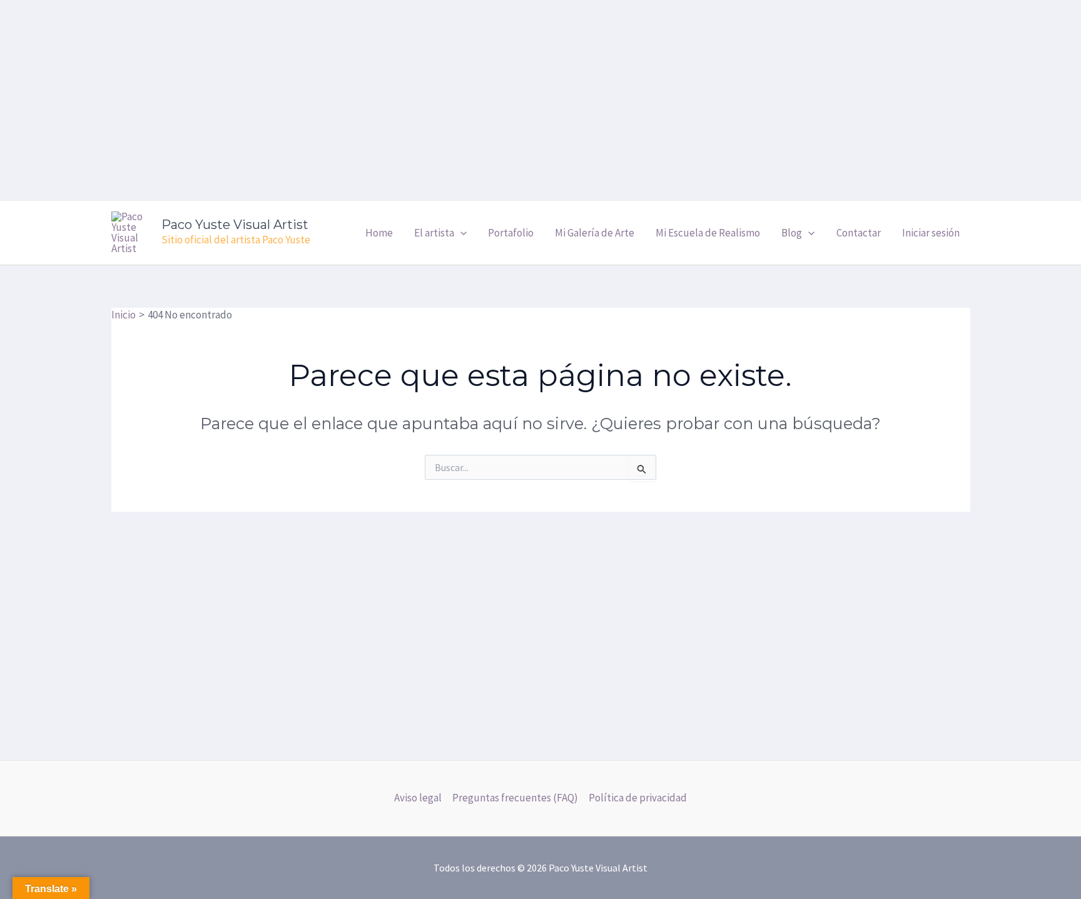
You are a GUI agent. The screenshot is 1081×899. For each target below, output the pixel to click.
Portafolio (511, 233)
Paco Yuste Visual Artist (234, 224)
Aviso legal (418, 798)
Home (379, 233)
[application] (460, 232)
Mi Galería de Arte (594, 233)
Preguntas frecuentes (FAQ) (515, 798)
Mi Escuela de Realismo (708, 233)
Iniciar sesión (931, 233)
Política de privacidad (638, 798)
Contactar (858, 233)
